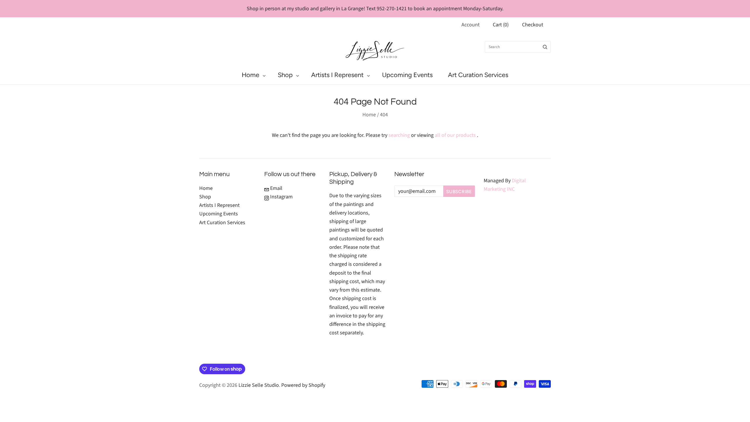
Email (275, 188)
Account (470, 24)
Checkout (532, 24)
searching (399, 135)
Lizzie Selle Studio (258, 385)
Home (250, 75)
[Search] (545, 47)
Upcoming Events (407, 75)
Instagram (281, 196)
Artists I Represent (337, 75)
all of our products (455, 135)
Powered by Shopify (303, 385)
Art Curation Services (478, 75)
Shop (285, 75)
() (501, 24)
